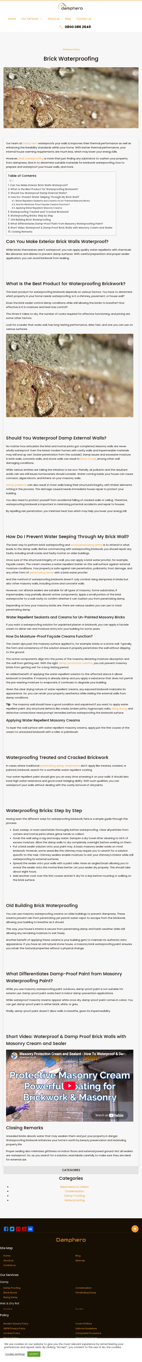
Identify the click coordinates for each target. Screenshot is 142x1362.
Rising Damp (10, 1297)
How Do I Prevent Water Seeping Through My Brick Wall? (45, 197)
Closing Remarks (21, 231)
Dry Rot (79, 1309)
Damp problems (16, 485)
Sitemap (80, 1260)
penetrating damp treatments (60, 765)
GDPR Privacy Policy (14, 1328)
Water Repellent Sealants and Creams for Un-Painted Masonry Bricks (52, 200)
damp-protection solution (76, 663)
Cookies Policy (11, 1333)
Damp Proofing (74, 1196)
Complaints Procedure (88, 1333)
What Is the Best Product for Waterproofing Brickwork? (44, 189)
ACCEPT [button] (33, 1354)
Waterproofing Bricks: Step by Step (32, 215)
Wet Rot (7, 1309)
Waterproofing (71, 49)
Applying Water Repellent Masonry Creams (39, 207)
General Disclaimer (86, 1338)
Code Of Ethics (84, 1323)
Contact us (83, 19)
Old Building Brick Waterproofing (31, 219)
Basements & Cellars (74, 1187)
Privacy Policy (11, 1338)
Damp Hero (30, 143)
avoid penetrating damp (87, 545)
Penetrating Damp (86, 1292)
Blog (68, 19)
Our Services (29, 19)
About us (54, 19)
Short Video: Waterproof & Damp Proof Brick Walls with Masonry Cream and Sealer (61, 227)
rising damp (119, 708)
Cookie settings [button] (15, 1354)
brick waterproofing (31, 158)
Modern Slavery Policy (15, 1323)
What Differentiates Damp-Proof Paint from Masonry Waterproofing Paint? (56, 223)
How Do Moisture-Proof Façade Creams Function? (43, 204)
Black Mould (10, 1292)
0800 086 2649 (78, 26)
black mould (88, 459)
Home (12, 19)
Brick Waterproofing (71, 59)
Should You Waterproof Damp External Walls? (39, 193)
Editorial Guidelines (86, 1328)
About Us (8, 1260)
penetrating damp (42, 572)
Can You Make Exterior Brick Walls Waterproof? (39, 185)
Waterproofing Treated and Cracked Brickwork (39, 212)
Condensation (74, 1191)
